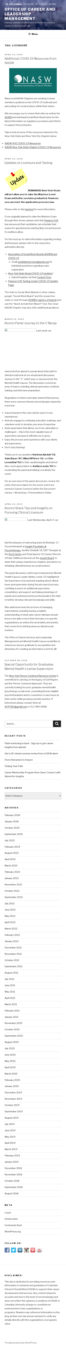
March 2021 (11, 1004)
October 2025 (12, 827)
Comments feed (13, 1225)
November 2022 (13, 884)
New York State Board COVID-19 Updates (30, 273)
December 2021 (13, 947)
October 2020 (12, 1029)
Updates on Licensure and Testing (28, 163)
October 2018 (12, 1180)
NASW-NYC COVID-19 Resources (23, 143)
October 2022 (12, 891)
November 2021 (13, 954)
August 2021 (11, 972)
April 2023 (10, 859)
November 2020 (13, 1023)
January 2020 (12, 1086)
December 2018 (13, 1168)
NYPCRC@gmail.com (16, 706)
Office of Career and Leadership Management (30, 14)
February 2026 (12, 815)
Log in (8, 1212)
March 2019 (11, 1149)
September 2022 (14, 897)
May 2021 (10, 991)
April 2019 (10, 1143)
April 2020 (10, 1067)
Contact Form (44, 277)
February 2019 (12, 1155)
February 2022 (12, 935)
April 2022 (10, 922)
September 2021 (14, 966)
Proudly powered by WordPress (21, 1342)
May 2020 (10, 1061)
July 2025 (10, 840)
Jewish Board (47, 558)
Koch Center (15, 554)
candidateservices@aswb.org (33, 262)
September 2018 (14, 1187)
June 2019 (10, 1130)
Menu (35, 34)
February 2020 (12, 1080)
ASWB (8, 117)
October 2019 (12, 1105)
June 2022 (10, 909)
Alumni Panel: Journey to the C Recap (30, 323)
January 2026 (12, 821)
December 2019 (13, 1092)
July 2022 (10, 903)
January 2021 (11, 1017)
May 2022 (10, 916)
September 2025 (14, 834)
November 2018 (13, 1174)
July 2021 (9, 979)
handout (29, 209)
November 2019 (13, 1098)
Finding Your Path (14, 766)
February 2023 (12, 872)
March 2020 (11, 1073)
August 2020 (12, 1042)
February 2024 (12, 846)
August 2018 (12, 1193)
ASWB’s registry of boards (42, 300)
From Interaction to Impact (19, 759)
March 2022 (11, 928)
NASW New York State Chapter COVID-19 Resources (33, 147)
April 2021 (10, 998)
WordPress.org (13, 1231)
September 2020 (14, 1035)
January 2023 (12, 878)
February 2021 (12, 1010)
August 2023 (12, 853)
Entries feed (11, 1219)
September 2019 (14, 1111)
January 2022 (12, 941)
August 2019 (12, 1117)
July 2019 (10, 1124)
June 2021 (10, 985)
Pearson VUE (51, 220)
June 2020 (10, 1054)
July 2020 (10, 1048)
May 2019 (10, 1136)
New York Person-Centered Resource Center (32, 675)
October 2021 (12, 960)
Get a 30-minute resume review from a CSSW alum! (31, 753)
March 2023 (11, 865)
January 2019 (12, 1162)
